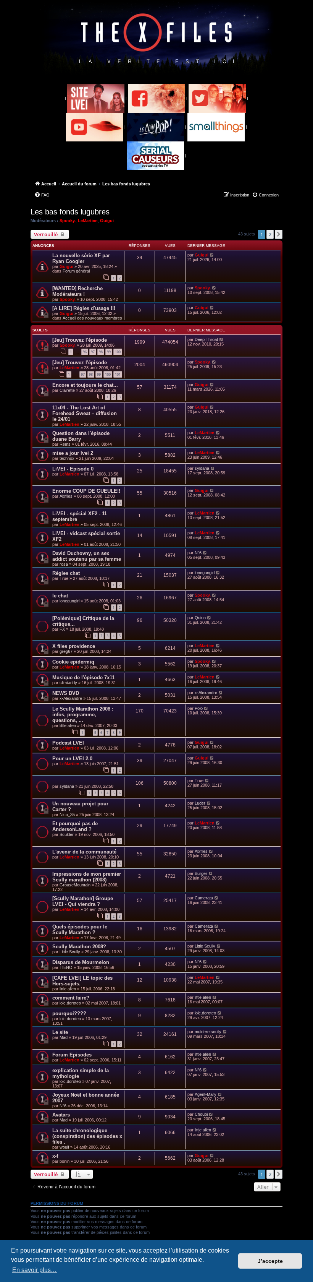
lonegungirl (205, 572)
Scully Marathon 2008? (79, 946)
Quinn (200, 617)
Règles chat (66, 573)
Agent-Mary (205, 1094)
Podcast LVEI (68, 743)
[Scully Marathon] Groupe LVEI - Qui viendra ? (82, 901)
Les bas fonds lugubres (70, 212)
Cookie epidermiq (73, 662)
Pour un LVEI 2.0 (72, 758)
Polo (199, 708)
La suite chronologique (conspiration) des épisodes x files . (87, 1136)
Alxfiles (66, 496)
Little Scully (70, 951)
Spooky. (68, 220)
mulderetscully (208, 1031)
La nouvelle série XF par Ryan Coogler (81, 258)
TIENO (66, 967)
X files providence (73, 646)
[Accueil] (156, 38)
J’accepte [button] (270, 1261)
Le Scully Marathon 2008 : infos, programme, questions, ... (82, 714)
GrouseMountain (75, 885)
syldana (202, 468)
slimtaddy (68, 682)
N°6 (198, 552)
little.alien (68, 725)
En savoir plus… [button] (34, 1270)
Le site (60, 1032)
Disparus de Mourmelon (80, 962)
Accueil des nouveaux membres (92, 318)
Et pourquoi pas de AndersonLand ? (75, 826)
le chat (60, 596)
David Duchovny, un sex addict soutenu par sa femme (86, 556)
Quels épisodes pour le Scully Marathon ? (79, 929)
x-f (55, 1156)
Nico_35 (67, 814)
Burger (201, 873)
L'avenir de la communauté (84, 852)
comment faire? (70, 998)
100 (118, 351)
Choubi (201, 1114)
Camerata (204, 898)
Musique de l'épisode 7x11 (83, 677)
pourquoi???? (69, 1013)
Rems (65, 444)
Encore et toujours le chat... (85, 385)
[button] (278, 234)
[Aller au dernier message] (212, 255)
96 (85, 351)
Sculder (67, 834)
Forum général (76, 271)
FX (62, 629)
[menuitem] (42, 195)
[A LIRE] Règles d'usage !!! (83, 308)
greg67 (66, 651)
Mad (64, 1037)
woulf (64, 1147)
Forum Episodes (72, 1055)
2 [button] (270, 234)
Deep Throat (206, 339)
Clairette (67, 390)
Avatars (61, 1115)
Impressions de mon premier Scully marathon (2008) (86, 877)
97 (93, 351)
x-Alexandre (71, 698)
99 (109, 351)
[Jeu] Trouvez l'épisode (79, 340)
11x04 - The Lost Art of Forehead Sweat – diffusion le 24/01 (84, 413)
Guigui (107, 220)
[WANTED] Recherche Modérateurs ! (77, 291)
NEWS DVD (65, 693)
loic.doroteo (70, 1003)
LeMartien (88, 220)
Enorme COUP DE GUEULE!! (86, 491)
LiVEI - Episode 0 (73, 469)
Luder (200, 803)
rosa (64, 564)
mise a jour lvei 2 (72, 453)
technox (67, 458)
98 (101, 351)
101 (118, 374)
